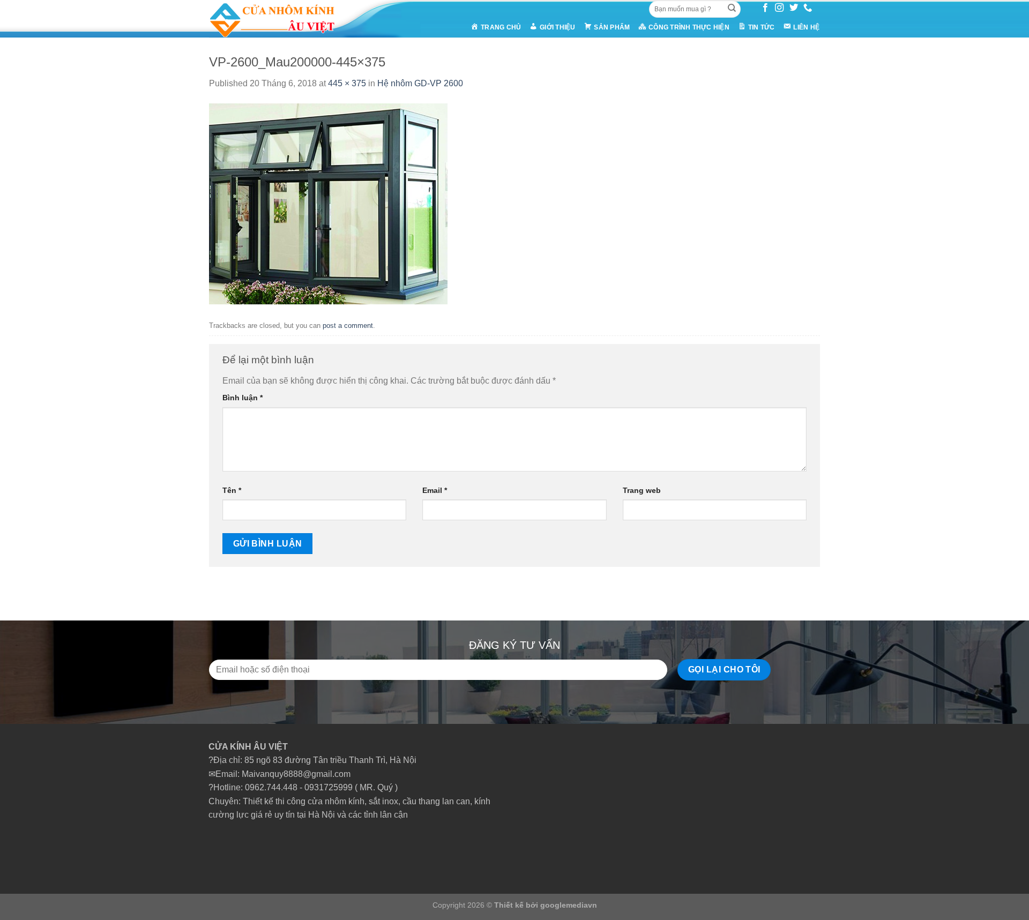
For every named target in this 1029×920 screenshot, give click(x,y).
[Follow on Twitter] (793, 8)
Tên (231, 490)
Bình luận (242, 397)
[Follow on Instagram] (779, 8)
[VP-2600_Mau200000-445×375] (328, 203)
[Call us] (807, 8)
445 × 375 (347, 83)
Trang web (642, 490)
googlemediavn (568, 905)
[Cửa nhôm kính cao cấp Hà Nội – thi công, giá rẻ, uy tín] (292, 19)
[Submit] (731, 9)
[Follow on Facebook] (765, 8)
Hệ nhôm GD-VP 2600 (420, 83)
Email (434, 490)
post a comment (348, 325)
